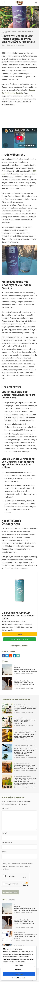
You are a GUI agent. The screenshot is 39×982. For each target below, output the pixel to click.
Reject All (19, 969)
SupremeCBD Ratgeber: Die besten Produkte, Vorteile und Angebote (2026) (25, 708)
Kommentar (6, 808)
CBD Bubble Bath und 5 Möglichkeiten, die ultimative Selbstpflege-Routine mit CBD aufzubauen (24, 683)
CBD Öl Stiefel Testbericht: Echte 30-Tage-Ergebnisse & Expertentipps (24, 721)
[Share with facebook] (3, 655)
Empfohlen (11, 899)
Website (4, 852)
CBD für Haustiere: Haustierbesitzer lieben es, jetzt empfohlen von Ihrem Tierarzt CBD (25, 669)
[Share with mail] (18, 655)
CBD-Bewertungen (16, 31)
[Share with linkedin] (14, 655)
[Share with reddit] (10, 655)
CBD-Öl (16, 732)
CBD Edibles (26, 731)
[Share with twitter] (7, 655)
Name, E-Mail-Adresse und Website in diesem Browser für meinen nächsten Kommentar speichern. (17, 866)
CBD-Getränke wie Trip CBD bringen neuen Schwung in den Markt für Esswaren (25, 936)
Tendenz (4, 899)
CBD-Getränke (7, 31)
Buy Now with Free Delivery (19, 639)
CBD (16, 666)
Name (4, 833)
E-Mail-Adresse (7, 842)
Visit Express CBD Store (19, 646)
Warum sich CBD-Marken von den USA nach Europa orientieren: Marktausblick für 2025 (24, 736)
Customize (19, 965)
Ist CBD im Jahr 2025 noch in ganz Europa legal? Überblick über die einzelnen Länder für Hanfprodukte (25, 766)
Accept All (19, 974)
